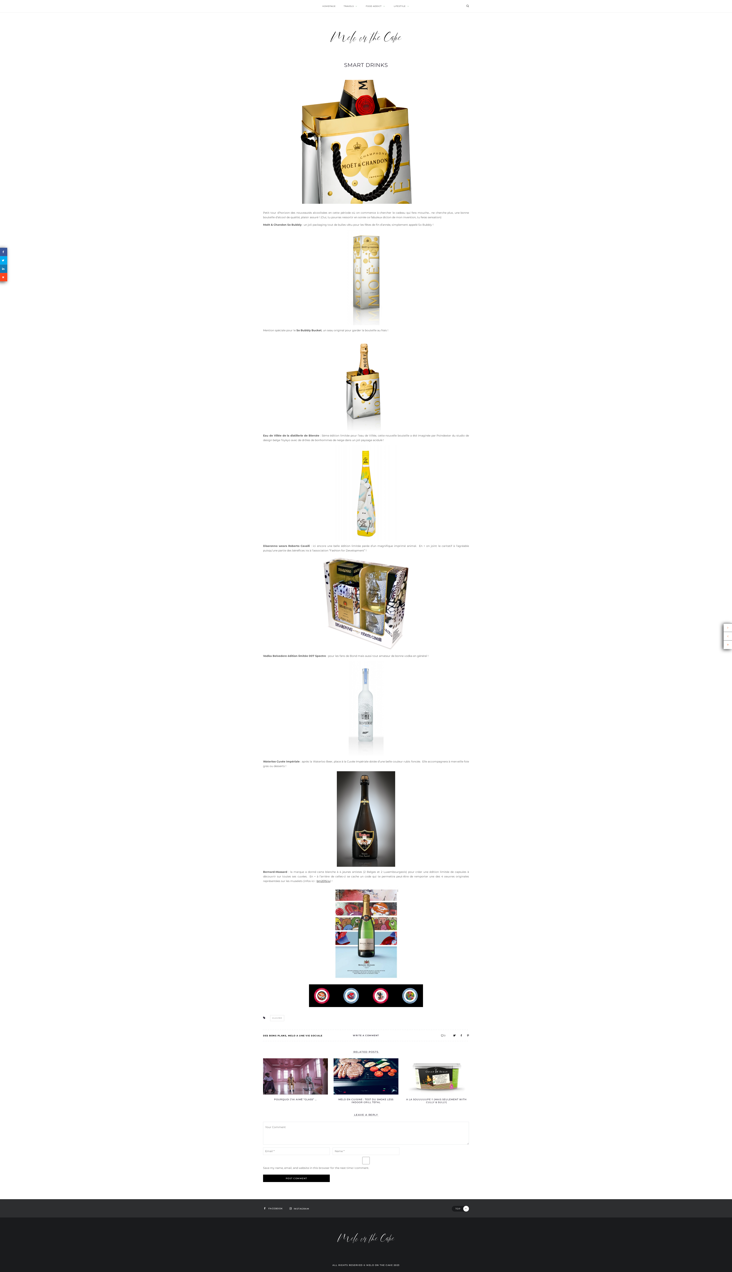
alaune (277, 1018)
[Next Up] (728, 627)
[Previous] (728, 636)
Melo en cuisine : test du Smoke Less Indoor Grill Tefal (365, 1101)
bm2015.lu (323, 881)
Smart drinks (366, 65)
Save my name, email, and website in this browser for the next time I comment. (316, 1168)
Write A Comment (366, 1035)
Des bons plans (274, 1035)
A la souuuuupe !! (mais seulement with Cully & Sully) (436, 1101)
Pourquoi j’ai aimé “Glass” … (295, 1099)
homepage (329, 6)
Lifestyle (400, 6)
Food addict (374, 6)
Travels (349, 6)
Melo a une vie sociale (305, 1035)
